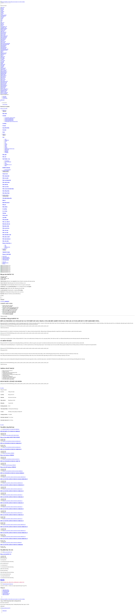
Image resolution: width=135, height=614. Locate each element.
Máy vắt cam (5, 230)
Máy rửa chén (6, 241)
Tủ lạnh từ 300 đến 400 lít (9, 119)
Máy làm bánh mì (6, 238)
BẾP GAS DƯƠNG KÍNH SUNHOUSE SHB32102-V (12, 491)
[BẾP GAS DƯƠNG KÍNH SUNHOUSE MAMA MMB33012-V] (14, 536)
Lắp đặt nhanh (5, 98)
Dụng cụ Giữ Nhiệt (7, 254)
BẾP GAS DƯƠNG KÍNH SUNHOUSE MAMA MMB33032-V (14, 526)
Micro (6, 165)
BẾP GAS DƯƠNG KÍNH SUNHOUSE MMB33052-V (12, 485)
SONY (6, 141)
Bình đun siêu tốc (6, 223)
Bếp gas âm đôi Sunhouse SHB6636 (8, 467)
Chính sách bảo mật (6, 257)
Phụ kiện (4, 248)
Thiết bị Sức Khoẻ (6, 259)
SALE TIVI (5, 256)
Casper (6, 144)
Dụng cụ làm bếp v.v (7, 243)
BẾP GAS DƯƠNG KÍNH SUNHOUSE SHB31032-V (12, 514)
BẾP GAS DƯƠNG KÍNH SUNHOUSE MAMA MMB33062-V (14, 479)
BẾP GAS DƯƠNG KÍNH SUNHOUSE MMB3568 (11, 544)
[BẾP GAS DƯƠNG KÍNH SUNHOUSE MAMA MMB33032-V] (14, 524)
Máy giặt (4, 154)
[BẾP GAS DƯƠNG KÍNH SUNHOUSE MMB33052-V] (13, 482)
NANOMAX (7, 160)
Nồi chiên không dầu (7, 198)
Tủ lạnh (4, 115)
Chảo (5, 246)
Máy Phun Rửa (6, 190)
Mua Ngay (2, 299)
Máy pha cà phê (6, 236)
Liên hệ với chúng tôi (6, 258)
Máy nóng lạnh (6, 175)
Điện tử (4, 134)
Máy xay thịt (5, 232)
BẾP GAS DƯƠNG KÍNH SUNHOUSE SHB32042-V (12, 508)
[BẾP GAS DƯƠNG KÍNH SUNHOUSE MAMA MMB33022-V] (14, 530)
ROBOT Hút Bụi (6, 167)
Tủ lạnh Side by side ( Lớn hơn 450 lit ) (11, 121)
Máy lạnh (5, 113)
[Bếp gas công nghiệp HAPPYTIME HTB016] (11, 435)
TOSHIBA (6, 152)
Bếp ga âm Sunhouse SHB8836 (7, 455)
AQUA (6, 146)
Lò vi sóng (5, 211)
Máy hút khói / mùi (7, 234)
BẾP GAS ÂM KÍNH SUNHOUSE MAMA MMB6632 (12, 473)
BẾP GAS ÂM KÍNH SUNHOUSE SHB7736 (10, 461)
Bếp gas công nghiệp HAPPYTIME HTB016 (10, 437)
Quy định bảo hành (6, 591)
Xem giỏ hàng (5, 104)
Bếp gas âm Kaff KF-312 (5, 554)
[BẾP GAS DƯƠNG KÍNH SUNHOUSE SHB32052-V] (12, 500)
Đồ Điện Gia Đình (6, 170)
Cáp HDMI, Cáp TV (8, 164)
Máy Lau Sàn (6, 186)
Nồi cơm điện (5, 219)
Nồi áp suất (5, 215)
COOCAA (6, 150)
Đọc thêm (2, 424)
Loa (5, 162)
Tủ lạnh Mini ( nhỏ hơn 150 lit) (10, 117)
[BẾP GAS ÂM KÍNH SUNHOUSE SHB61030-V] (12, 441)
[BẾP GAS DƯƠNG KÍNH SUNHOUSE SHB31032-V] (12, 512)
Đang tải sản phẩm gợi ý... (4, 94)
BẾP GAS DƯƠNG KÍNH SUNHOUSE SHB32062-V (12, 496)
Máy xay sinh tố (6, 221)
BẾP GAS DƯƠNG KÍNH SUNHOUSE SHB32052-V (12, 502)
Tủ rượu (4, 129)
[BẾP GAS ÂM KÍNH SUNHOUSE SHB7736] (11, 459)
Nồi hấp (4, 213)
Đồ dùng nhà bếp (5, 195)
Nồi (5, 245)
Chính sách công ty (6, 589)
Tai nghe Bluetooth (8, 161)
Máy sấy (4, 156)
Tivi (3, 137)
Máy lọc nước (5, 178)
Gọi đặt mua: (4, 301)
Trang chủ (4, 261)
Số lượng (1, 295)
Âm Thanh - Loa (6, 158)
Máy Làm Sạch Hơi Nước (8, 188)
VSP (5, 139)
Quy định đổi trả (5, 592)
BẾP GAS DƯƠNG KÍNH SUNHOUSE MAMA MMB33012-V (14, 538)
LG (5, 142)
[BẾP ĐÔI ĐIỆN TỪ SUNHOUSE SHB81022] (11, 429)
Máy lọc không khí (7, 180)
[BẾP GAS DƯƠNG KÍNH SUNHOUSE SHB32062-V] (12, 494)
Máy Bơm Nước (6, 193)
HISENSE (6, 151)
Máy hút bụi (5, 184)
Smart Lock (5, 173)
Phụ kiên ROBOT (8, 169)
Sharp (6, 145)
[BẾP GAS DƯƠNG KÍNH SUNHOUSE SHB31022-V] (12, 518)
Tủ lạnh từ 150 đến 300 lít (9, 118)
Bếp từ (4, 200)
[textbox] (67, 423)
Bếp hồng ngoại (6, 202)
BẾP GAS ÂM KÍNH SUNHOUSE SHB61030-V (11, 443)
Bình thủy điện (6, 226)
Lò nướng (5, 208)
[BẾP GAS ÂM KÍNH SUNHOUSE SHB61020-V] (12, 447)
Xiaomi (6, 147)
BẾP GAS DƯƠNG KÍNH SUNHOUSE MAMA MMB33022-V (14, 532)
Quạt (4, 132)
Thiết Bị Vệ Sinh (6, 252)
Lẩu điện (4, 217)
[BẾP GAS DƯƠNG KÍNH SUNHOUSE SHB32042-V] (12, 506)
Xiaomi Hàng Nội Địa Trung (9, 148)
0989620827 (5, 610)
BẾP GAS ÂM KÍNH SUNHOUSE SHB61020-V (11, 449)
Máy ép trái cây (6, 228)
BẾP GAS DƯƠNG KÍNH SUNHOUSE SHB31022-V (12, 520)
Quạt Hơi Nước (6, 127)
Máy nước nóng (6, 182)
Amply (6, 163)
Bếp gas (4, 204)
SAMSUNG (7, 140)
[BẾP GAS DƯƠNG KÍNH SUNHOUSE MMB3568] (12, 542)
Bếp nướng (5, 206)
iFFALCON (7, 149)
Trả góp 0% (4, 97)
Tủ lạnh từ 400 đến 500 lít (9, 120)
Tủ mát (4, 125)
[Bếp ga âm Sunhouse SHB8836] (8, 453)
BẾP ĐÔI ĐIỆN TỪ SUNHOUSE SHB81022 (10, 431)
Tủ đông (4, 123)
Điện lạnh (4, 110)
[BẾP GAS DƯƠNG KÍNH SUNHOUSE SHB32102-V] (12, 488)
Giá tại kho (4, 96)
